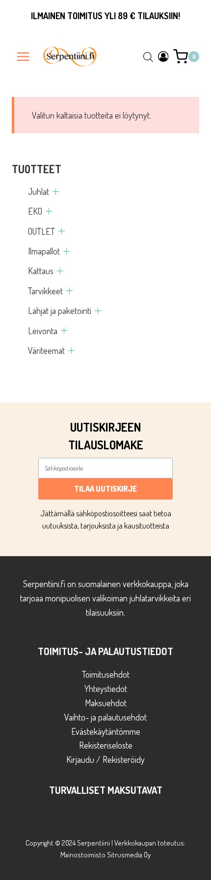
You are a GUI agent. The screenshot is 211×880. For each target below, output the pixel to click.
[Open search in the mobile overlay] (148, 56)
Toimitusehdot (106, 674)
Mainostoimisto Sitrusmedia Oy (105, 854)
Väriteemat (46, 350)
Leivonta (42, 330)
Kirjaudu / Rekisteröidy (105, 759)
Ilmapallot (44, 251)
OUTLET (41, 231)
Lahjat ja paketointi (59, 310)
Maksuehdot (106, 702)
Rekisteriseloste (105, 745)
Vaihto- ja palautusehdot (105, 717)
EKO (35, 211)
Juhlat (38, 191)
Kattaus (40, 270)
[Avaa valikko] (23, 56)
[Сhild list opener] (56, 192)
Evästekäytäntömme (105, 731)
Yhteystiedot (105, 688)
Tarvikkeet (45, 290)
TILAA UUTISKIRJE (105, 489)
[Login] (163, 56)
